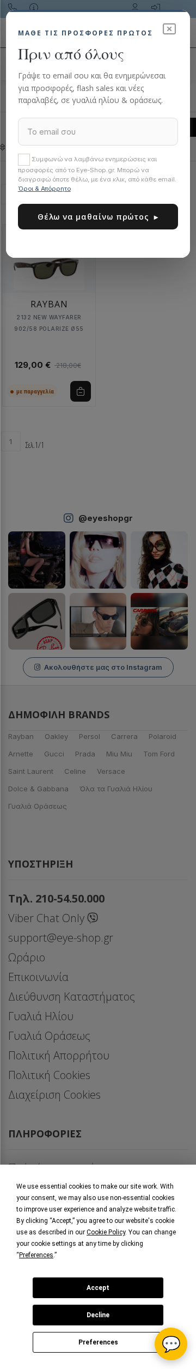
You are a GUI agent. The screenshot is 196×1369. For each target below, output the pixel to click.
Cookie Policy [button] (106, 1232)
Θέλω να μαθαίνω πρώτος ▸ (98, 216)
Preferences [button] (36, 1255)
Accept (98, 1288)
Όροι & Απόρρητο (44, 188)
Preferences (98, 1342)
